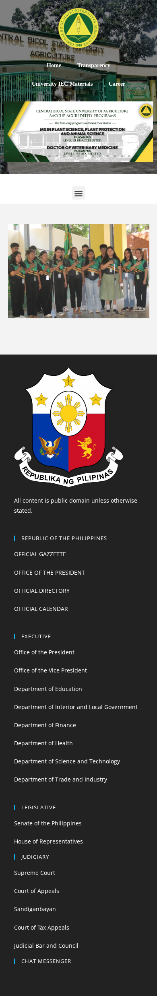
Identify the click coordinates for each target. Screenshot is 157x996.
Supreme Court (34, 872)
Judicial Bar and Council (46, 945)
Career (117, 84)
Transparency (93, 65)
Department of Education (48, 689)
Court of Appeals (36, 891)
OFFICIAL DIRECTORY (42, 590)
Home (54, 65)
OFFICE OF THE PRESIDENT (49, 572)
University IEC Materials (62, 84)
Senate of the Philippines (48, 823)
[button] (20, 156)
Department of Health (43, 743)
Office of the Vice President (50, 670)
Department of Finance (45, 725)
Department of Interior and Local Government (76, 707)
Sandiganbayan (35, 909)
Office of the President (44, 652)
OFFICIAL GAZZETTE (40, 554)
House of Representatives (48, 841)
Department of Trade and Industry (60, 779)
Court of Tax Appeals (41, 927)
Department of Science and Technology (67, 761)
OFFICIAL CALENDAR (41, 608)
